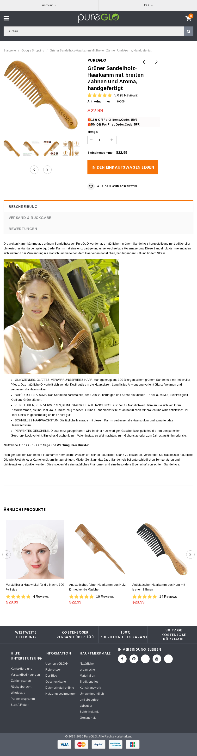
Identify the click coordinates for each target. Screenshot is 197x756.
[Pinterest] (133, 658)
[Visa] (64, 744)
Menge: (92, 131)
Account (47, 5)
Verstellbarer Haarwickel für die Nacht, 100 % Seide (35, 587)
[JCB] (133, 744)
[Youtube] (157, 658)
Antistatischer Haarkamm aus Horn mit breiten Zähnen (158, 587)
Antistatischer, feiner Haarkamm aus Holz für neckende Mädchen (97, 587)
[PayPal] (99, 744)
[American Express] (116, 744)
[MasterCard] (81, 744)
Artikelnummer (98, 101)
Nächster (156, 62)
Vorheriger (144, 62)
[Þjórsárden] (168, 658)
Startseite (10, 50)
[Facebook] (122, 658)
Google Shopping (32, 50)
